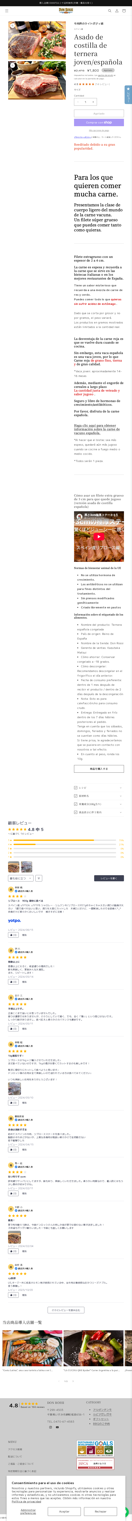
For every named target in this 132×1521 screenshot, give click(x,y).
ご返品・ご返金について (21, 1463)
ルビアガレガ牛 (102, 1414)
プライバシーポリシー (82, 137)
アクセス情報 (15, 1449)
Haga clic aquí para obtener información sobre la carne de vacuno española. (97, 429)
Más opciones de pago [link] (99, 130)
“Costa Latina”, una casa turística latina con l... (27, 1370)
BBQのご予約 (101, 1423)
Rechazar (100, 1511)
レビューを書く (109, 878)
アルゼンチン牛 (102, 1410)
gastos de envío (105, 75)
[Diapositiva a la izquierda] (58, 1381)
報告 (24, 935)
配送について (15, 1456)
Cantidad (79, 95)
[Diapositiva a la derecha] (73, 1381)
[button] (6, 10)
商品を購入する (99, 768)
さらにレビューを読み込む (66, 1310)
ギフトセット (101, 1419)
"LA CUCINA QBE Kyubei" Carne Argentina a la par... (92, 1370)
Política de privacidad (26, 1501)
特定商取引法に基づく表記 (22, 1471)
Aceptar (64, 1511)
